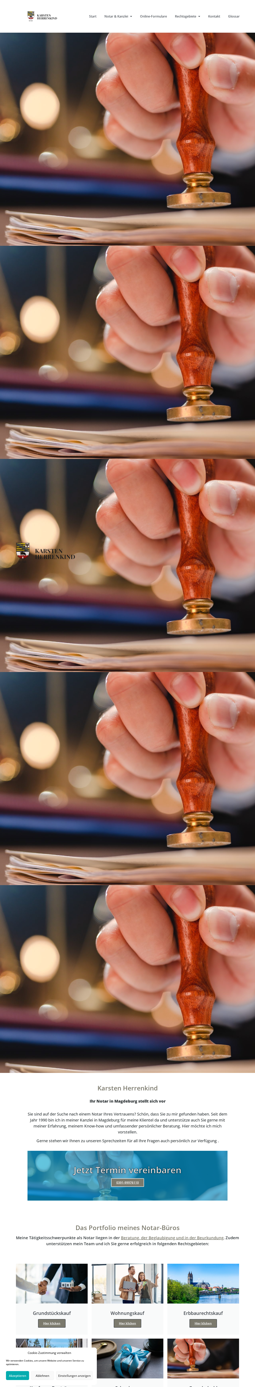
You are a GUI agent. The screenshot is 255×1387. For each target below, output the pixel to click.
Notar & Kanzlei (116, 16)
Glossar (234, 16)
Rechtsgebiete (185, 16)
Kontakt (214, 16)
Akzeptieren (17, 1376)
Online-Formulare (153, 16)
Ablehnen (42, 1376)
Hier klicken (51, 1323)
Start (92, 16)
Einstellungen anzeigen (74, 1376)
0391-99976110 (127, 1182)
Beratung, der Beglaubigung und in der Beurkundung (172, 1237)
